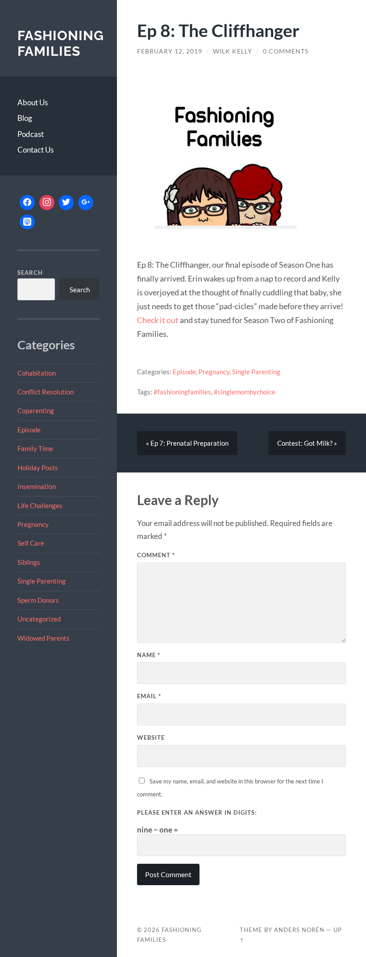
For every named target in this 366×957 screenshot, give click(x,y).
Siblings (28, 562)
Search (30, 272)
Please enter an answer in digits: (197, 812)
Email (149, 696)
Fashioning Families (60, 43)
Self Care (30, 543)
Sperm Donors (38, 600)
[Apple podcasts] (27, 222)
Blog (24, 118)
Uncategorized (39, 619)
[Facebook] (27, 202)
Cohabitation (36, 373)
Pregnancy (33, 524)
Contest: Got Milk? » (307, 443)
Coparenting (35, 410)
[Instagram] (47, 202)
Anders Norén (299, 929)
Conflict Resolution (45, 392)
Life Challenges (39, 505)
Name (148, 655)
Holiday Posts (37, 468)
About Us (32, 102)
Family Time (35, 448)
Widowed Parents (43, 638)
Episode (29, 430)
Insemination (36, 486)
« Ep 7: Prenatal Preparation (187, 443)
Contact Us (35, 149)
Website (151, 737)
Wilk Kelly (232, 51)
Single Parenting (41, 581)
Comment (156, 555)
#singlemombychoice (244, 392)
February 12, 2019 (169, 51)
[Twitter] (66, 202)
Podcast (30, 134)
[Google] (86, 202)
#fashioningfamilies (182, 392)
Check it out (158, 320)
